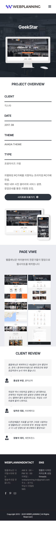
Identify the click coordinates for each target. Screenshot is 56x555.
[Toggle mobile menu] (50, 6)
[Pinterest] (10, 493)
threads (42, 476)
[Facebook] (5, 493)
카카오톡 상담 (45, 473)
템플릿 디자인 (45, 470)
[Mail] (15, 493)
